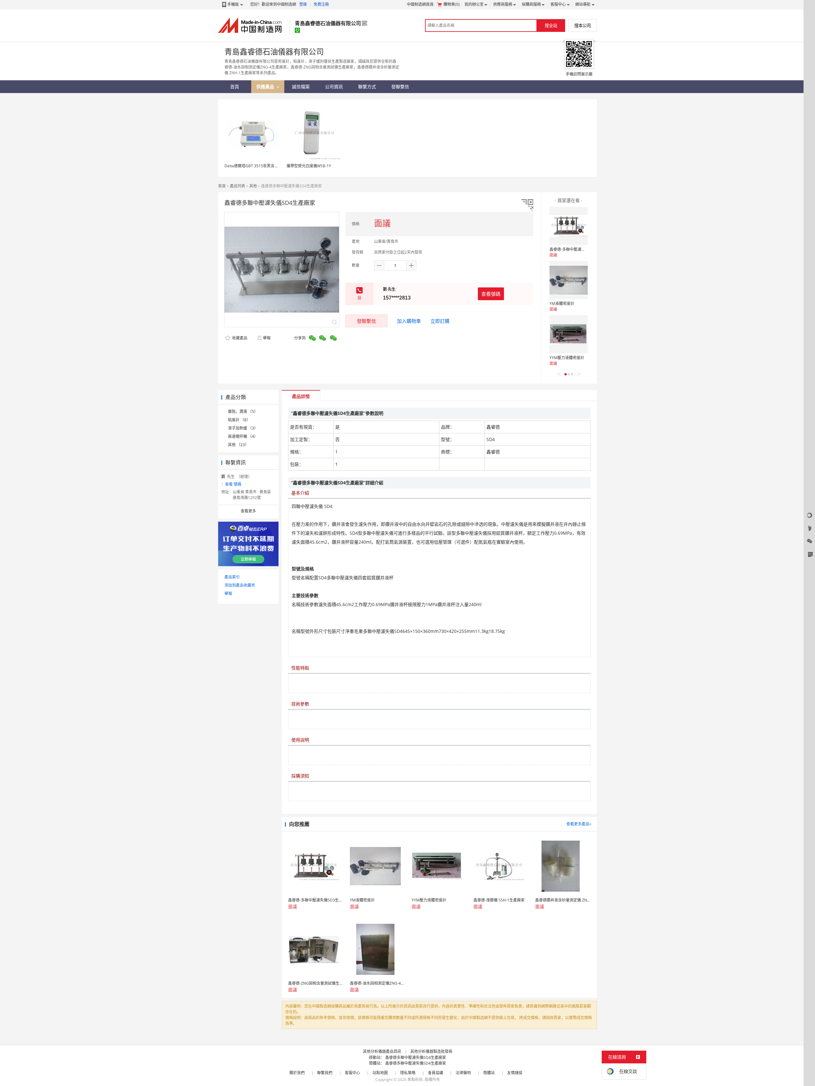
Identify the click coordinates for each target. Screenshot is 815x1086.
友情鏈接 (514, 1072)
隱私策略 (407, 1072)
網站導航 (583, 4)
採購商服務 (531, 4)
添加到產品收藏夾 (239, 585)
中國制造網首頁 (420, 4)
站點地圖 (380, 1072)
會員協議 (435, 1072)
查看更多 (248, 511)
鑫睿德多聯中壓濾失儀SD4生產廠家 (415, 1057)
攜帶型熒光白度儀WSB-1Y (309, 166)
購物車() (451, 4)
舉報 (267, 338)
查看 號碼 (233, 484)
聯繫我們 (324, 1072)
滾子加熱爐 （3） (243, 428)
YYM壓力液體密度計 (566, 357)
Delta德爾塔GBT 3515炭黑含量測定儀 (257, 166)
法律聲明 (463, 1072)
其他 (253, 186)
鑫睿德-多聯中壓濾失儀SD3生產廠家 (580, 249)
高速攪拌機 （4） (243, 436)
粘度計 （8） (239, 420)
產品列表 (237, 186)
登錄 (303, 4)
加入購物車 (409, 321)
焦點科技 (415, 1079)
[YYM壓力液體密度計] (568, 334)
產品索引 (232, 577)
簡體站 (489, 1072)
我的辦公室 (474, 4)
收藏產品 (239, 338)
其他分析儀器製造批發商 (431, 1051)
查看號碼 (490, 294)
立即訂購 (440, 321)
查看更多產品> (579, 824)
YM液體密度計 (561, 303)
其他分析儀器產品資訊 (382, 1051)
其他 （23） (238, 444)
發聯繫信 (366, 321)
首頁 (222, 186)
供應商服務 (502, 4)
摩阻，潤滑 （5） (243, 411)
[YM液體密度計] (568, 280)
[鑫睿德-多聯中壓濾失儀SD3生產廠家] (568, 226)
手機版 (233, 4)
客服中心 (558, 4)
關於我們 (297, 1072)
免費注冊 (321, 4)
